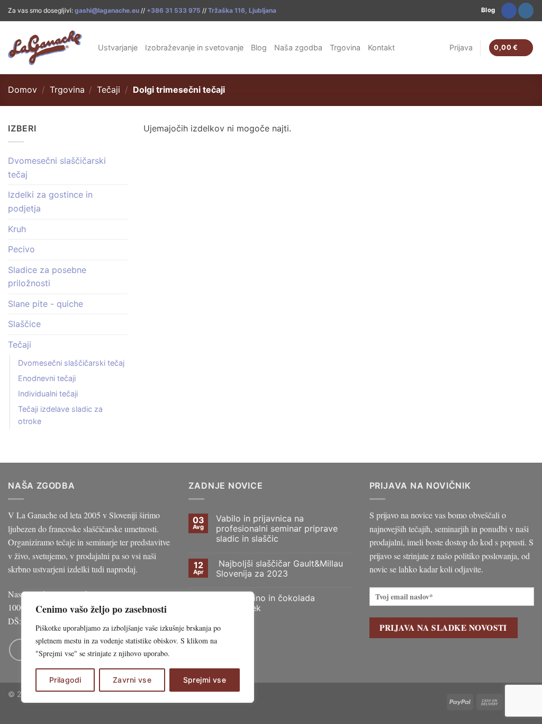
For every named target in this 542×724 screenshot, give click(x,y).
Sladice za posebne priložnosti (47, 276)
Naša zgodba (298, 47)
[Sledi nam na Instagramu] (526, 11)
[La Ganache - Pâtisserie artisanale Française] (45, 47)
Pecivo (21, 249)
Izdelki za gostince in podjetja (50, 201)
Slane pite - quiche (45, 303)
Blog (259, 47)
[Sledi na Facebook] (509, 11)
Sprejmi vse (205, 679)
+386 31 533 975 (174, 10)
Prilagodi (65, 679)
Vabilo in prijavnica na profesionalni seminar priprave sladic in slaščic (277, 529)
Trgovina (345, 47)
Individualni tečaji (48, 393)
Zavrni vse (132, 679)
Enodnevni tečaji (47, 378)
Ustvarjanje (118, 47)
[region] (137, 647)
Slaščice (24, 324)
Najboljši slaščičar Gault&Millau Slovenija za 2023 (279, 569)
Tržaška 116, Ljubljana (242, 10)
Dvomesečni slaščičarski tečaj (57, 167)
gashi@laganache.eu (107, 10)
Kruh (17, 229)
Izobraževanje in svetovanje (194, 47)
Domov (22, 89)
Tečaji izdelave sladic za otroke (60, 415)
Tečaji (108, 89)
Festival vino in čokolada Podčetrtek (265, 603)
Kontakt (381, 47)
